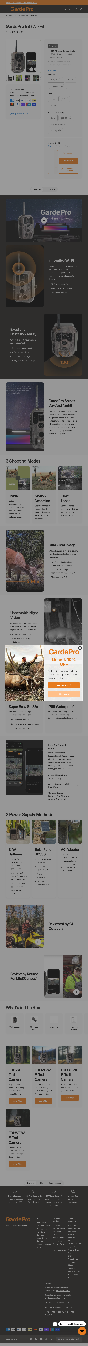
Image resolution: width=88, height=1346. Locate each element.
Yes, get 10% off (64, 685)
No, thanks (64, 694)
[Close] (80, 648)
